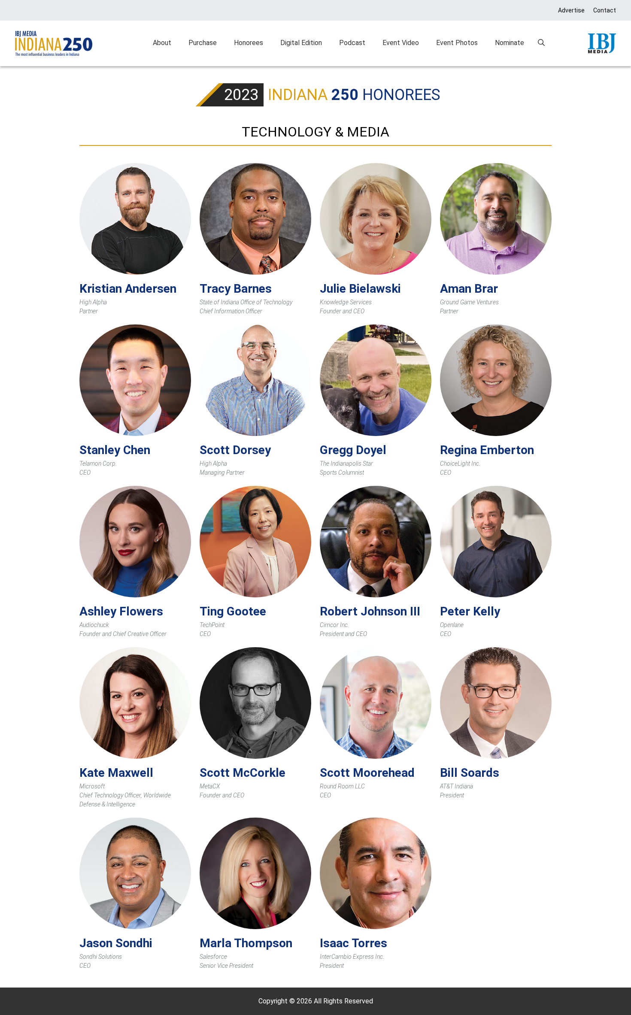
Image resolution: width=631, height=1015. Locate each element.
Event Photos (457, 43)
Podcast (352, 43)
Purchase (202, 43)
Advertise (571, 10)
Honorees (248, 43)
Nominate (509, 43)
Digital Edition (301, 43)
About (162, 43)
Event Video (400, 43)
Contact (604, 10)
